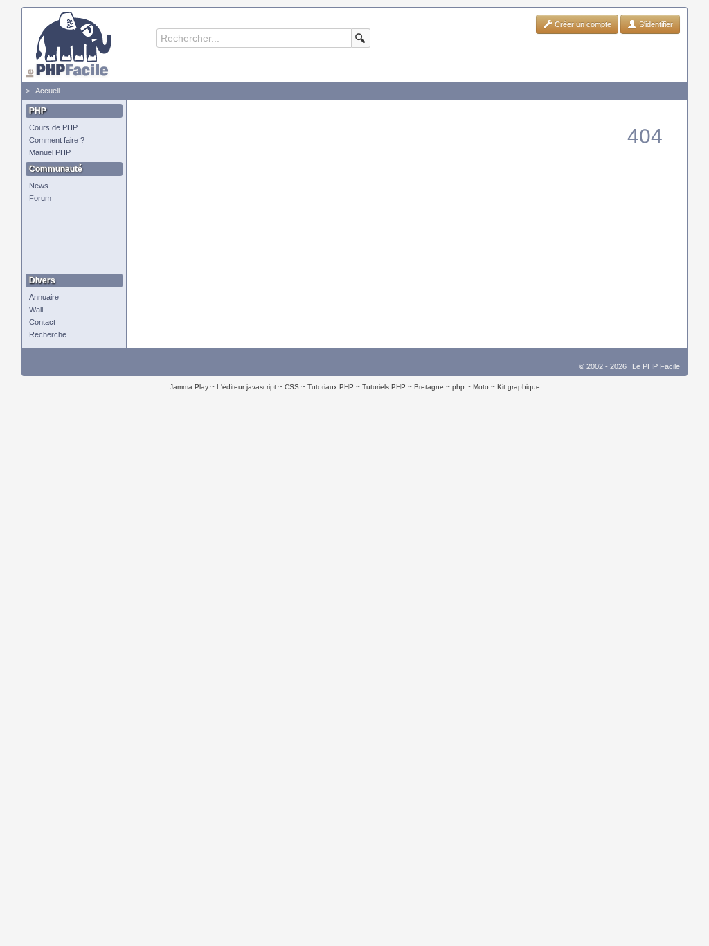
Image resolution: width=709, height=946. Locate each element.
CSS (292, 387)
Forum (40, 198)
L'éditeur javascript (246, 387)
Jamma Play (189, 387)
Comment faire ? (56, 140)
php (458, 387)
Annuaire (44, 297)
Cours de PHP (53, 127)
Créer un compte (582, 24)
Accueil (47, 91)
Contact (42, 322)
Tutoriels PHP (384, 387)
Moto (481, 387)
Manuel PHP (50, 152)
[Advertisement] (70, 239)
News (38, 185)
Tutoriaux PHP (330, 387)
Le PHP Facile (656, 366)
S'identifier (655, 24)
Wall (36, 309)
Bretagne (429, 387)
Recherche (47, 334)
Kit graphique (518, 387)
